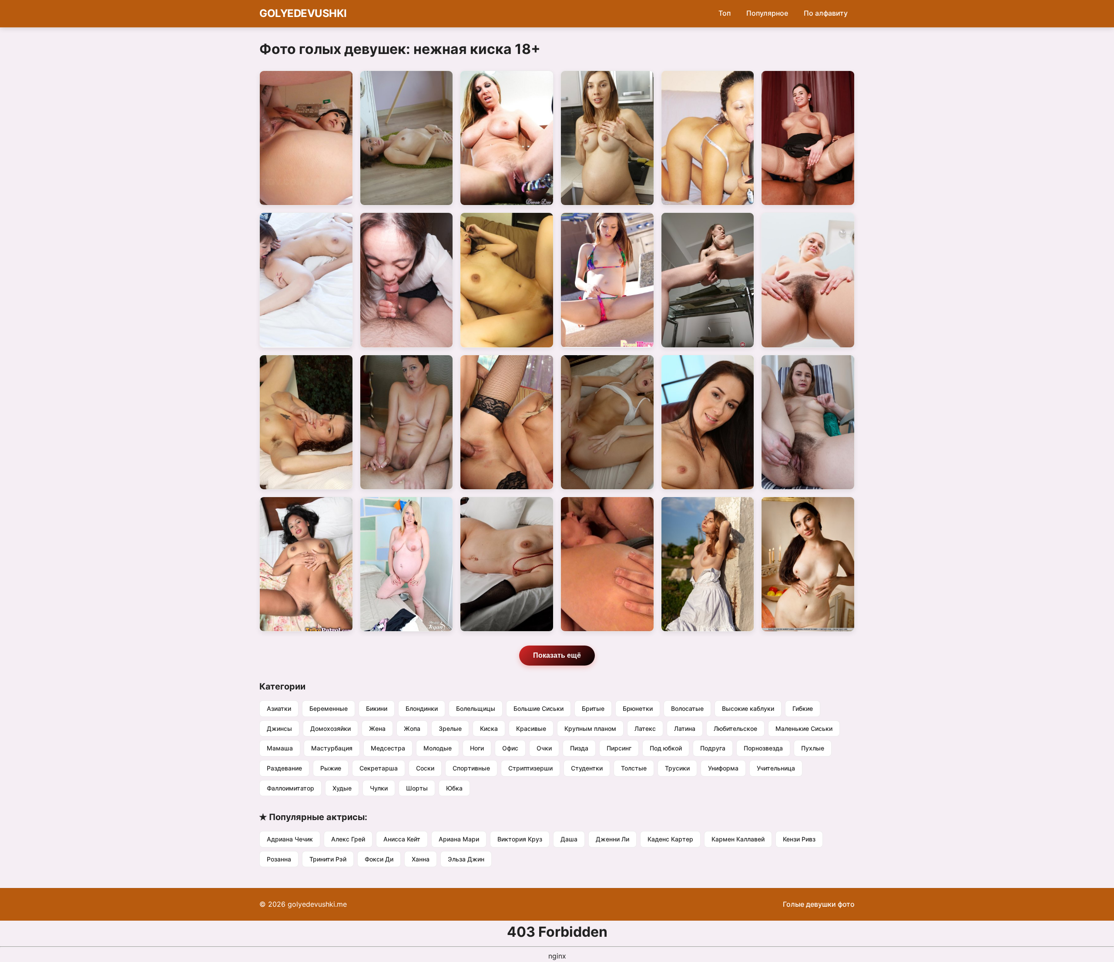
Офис (510, 748)
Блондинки (422, 708)
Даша (568, 839)
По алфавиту (826, 13)
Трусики (677, 768)
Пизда (579, 748)
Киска (489, 728)
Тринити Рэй (327, 859)
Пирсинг (619, 748)
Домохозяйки (330, 728)
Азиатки (279, 708)
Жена (377, 728)
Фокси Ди (379, 859)
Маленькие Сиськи (803, 728)
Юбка (454, 788)
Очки (544, 748)
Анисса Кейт (401, 839)
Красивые (531, 728)
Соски (425, 768)
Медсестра (388, 748)
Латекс (645, 728)
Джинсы (279, 728)
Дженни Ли (612, 839)
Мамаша (280, 748)
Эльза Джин (466, 859)
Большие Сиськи (538, 708)
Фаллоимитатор (290, 788)
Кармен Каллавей (738, 839)
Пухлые (812, 748)
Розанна (279, 859)
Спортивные (471, 768)
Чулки (379, 788)
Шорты (417, 788)
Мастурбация (331, 748)
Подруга (712, 748)
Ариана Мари (459, 839)
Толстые (634, 768)
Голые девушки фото (819, 904)
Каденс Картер (670, 839)
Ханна (420, 859)
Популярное (767, 13)
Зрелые (450, 728)
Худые (342, 788)
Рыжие (330, 768)
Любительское (735, 728)
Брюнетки (638, 708)
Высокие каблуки (748, 708)
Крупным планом (590, 728)
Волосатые (687, 708)
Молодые (437, 748)
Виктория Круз (519, 839)
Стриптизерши (530, 768)
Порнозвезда (763, 748)
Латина (684, 728)
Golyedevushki (303, 13)
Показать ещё (557, 655)
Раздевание (284, 768)
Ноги (477, 748)
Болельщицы (475, 708)
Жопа (412, 728)
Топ (724, 13)
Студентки (587, 768)
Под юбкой (666, 748)
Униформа (723, 768)
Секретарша (378, 768)
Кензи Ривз (799, 839)
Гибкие (802, 708)
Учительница (776, 768)
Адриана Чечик (290, 839)
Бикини (376, 708)
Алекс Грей (348, 839)
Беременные (328, 708)
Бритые (593, 708)
